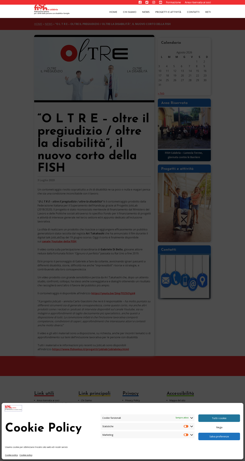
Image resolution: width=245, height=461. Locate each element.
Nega (219, 427)
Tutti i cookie (219, 418)
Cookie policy (11, 455)
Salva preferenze (219, 436)
